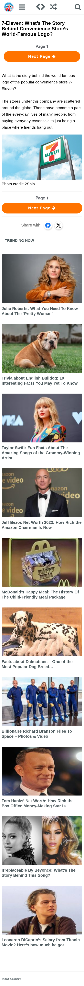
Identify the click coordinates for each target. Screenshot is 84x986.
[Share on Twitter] (58, 225)
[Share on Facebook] (48, 225)
